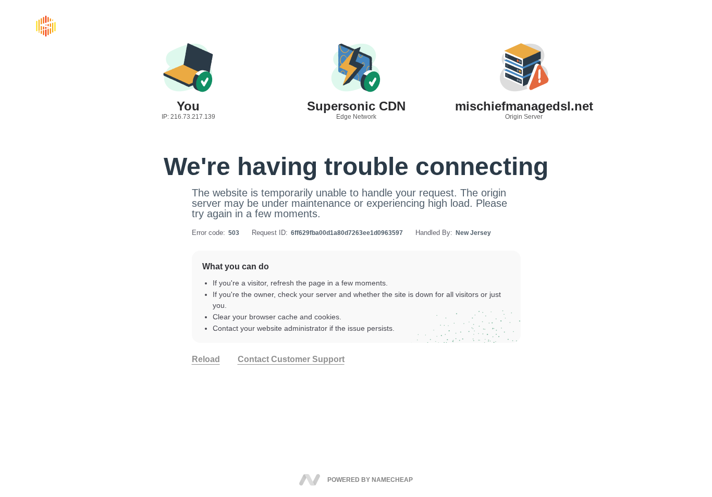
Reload (206, 359)
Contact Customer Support (291, 359)
